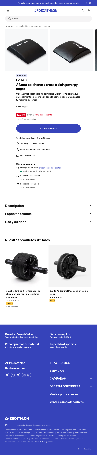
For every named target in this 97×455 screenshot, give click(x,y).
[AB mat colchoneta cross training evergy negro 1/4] (26, 50)
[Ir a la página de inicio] (45, 10)
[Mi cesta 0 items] (89, 11)
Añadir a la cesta (48, 128)
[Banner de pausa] (86, 3)
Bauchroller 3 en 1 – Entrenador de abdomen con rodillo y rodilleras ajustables (23, 294)
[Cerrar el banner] (90, 3)
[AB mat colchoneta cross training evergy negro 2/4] (71, 50)
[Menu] (8, 11)
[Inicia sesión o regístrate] (83, 11)
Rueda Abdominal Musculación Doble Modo (69, 292)
